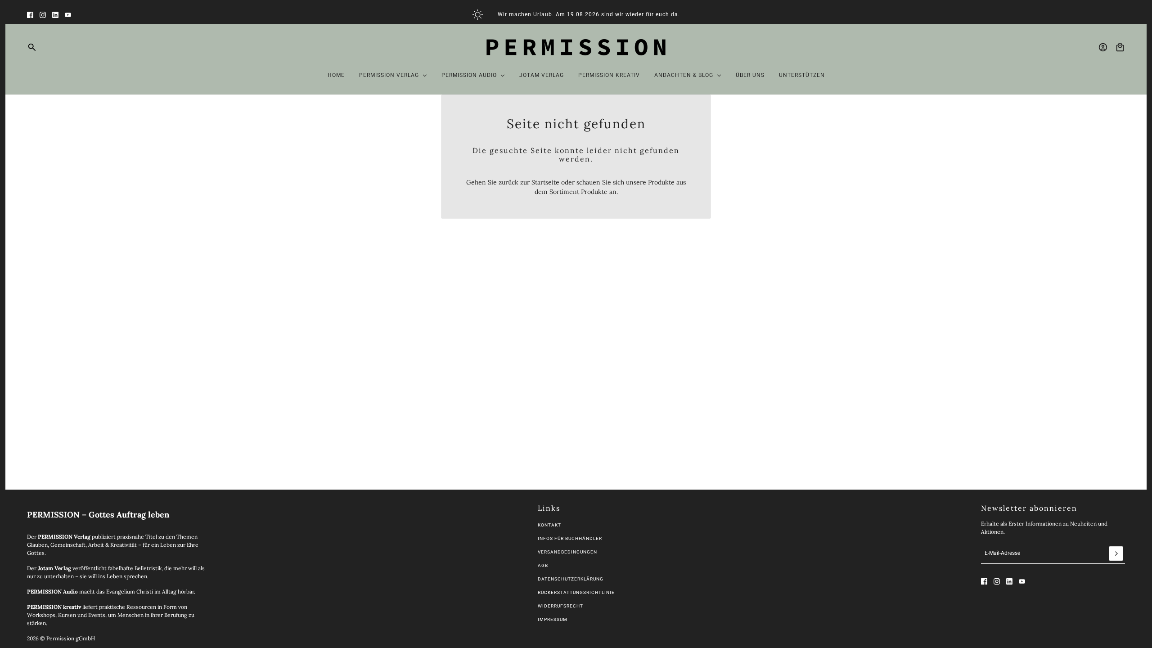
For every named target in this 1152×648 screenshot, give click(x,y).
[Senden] (1116, 553)
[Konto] (1103, 47)
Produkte (594, 192)
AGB (543, 565)
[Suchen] (32, 47)
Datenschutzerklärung (570, 578)
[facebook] (30, 15)
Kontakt (549, 524)
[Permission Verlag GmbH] (576, 47)
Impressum (552, 619)
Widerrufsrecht (560, 605)
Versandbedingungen (567, 551)
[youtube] (68, 15)
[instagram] (43, 15)
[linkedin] (55, 15)
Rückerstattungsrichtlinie (576, 592)
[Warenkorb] (1120, 47)
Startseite (545, 182)
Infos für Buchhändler (570, 538)
